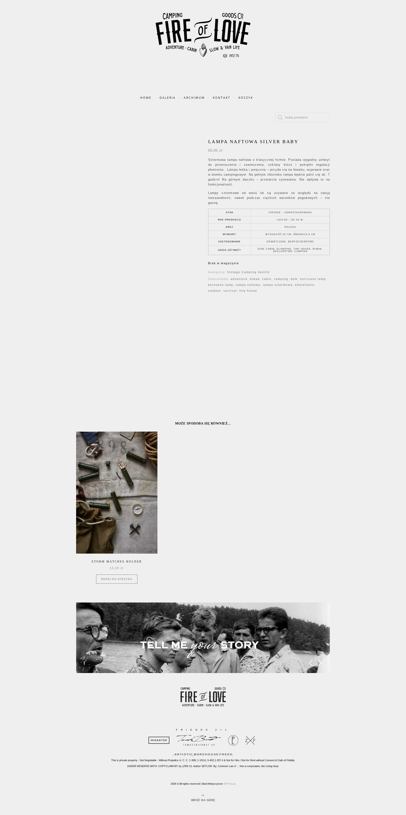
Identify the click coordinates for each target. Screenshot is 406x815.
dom (294, 279)
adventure (239, 279)
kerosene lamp (220, 285)
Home (146, 98)
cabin (267, 279)
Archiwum (194, 98)
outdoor (214, 290)
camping (281, 279)
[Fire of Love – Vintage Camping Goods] (203, 40)
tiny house (248, 290)
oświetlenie (305, 285)
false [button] (311, 663)
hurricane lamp (313, 279)
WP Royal (229, 783)
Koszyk (245, 98)
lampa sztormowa (278, 285)
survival (230, 290)
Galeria (168, 98)
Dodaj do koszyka (116, 579)
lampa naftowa (248, 285)
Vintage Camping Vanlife (248, 272)
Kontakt (221, 98)
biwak (255, 279)
